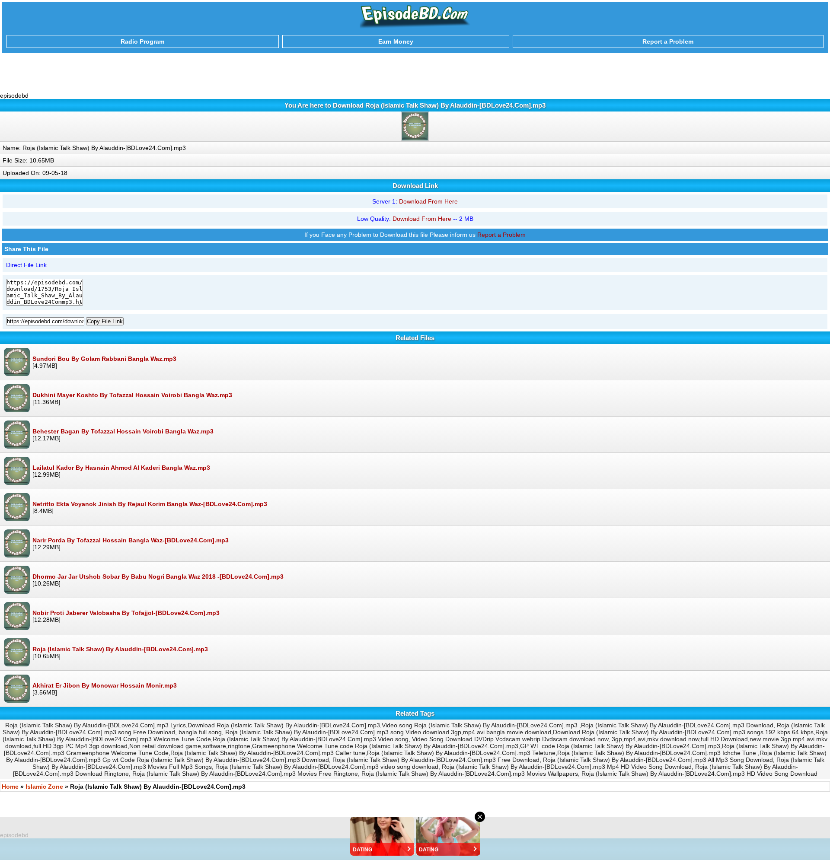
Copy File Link (105, 321)
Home (10, 786)
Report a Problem (501, 234)
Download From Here (428, 201)
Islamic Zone (44, 786)
